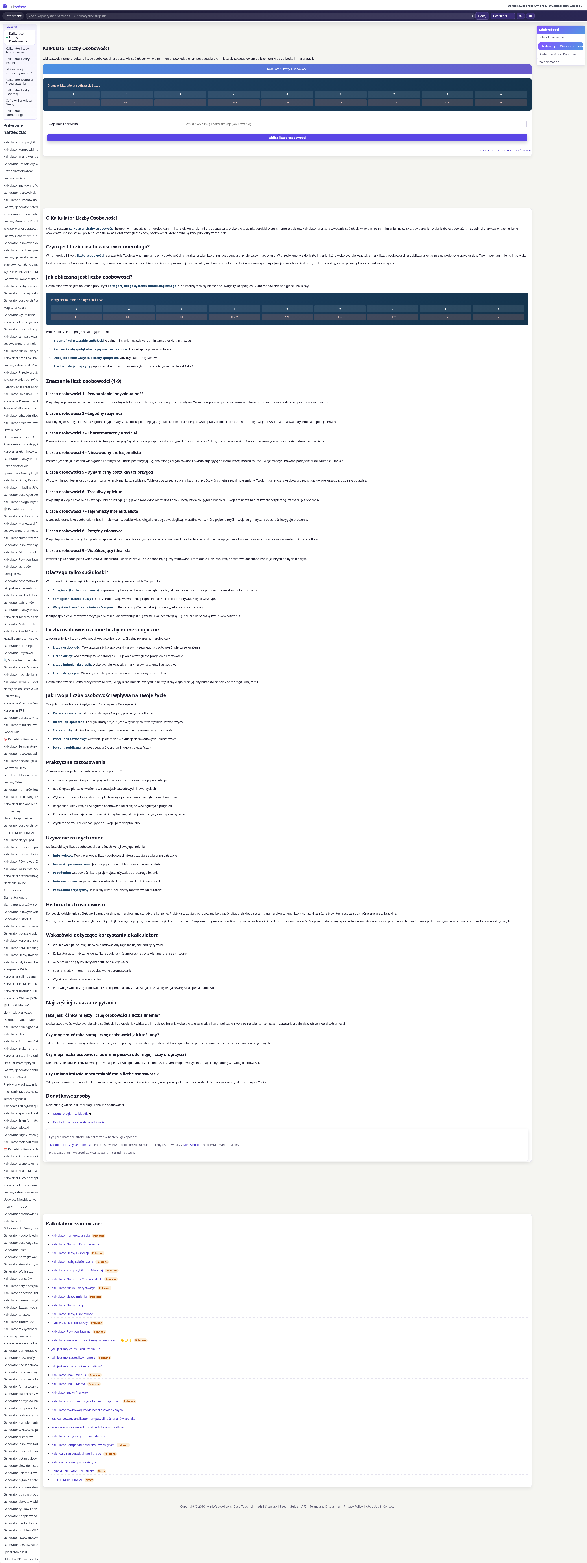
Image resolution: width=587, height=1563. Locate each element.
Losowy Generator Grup (20, 236)
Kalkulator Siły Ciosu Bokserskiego (21, 962)
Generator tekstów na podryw (21, 1430)
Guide (294, 1506)
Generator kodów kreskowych (21, 1235)
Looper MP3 (12, 732)
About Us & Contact (380, 1506)
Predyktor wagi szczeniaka (21, 1084)
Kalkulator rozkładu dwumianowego (21, 1142)
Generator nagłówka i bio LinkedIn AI (21, 1523)
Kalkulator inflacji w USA (21, 487)
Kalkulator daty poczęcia (21, 1286)
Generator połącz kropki (21, 933)
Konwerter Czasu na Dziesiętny (21, 703)
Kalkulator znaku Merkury (70, 1392)
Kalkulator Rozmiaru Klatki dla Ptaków (21, 1041)
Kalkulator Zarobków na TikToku (21, 631)
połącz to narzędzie (551, 37)
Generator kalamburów (20, 1473)
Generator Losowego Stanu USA (21, 1243)
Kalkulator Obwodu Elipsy (21, 415)
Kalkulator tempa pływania (21, 336)
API (303, 1506)
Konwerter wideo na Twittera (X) (21, 1343)
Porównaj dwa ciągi (17, 1336)
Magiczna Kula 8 (15, 308)
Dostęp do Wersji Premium (557, 54)
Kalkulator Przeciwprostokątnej (21, 372)
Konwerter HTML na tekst (21, 984)
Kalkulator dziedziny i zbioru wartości (21, 1293)
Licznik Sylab (12, 430)
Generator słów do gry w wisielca (21, 1264)
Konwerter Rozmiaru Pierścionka (21, 991)
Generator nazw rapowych (21, 1372)
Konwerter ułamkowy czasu (21, 451)
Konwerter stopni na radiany (21, 1056)
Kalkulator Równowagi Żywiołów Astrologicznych (86, 1401)
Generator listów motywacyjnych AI (21, 1537)
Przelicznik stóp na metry (21, 214)
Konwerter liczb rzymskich (21, 322)
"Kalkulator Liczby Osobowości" (71, 1145)
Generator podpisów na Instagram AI (21, 1516)
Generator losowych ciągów (21, 545)
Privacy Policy (353, 1506)
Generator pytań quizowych (21, 1458)
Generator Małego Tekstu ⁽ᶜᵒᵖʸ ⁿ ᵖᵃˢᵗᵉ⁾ (21, 624)
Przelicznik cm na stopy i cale (21, 444)
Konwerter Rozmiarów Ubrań (21, 401)
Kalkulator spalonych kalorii (21, 1113)
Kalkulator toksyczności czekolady (21, 1329)
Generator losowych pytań (21, 610)
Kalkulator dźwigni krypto (21, 502)
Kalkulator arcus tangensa (21, 797)
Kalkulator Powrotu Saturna (71, 1331)
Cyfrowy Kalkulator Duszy (70, 1323)
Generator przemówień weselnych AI (21, 1214)
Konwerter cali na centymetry (21, 976)
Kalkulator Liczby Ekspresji (70, 1253)
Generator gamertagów (20, 1350)
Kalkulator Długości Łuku (21, 552)
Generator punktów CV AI (21, 1530)
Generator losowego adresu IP (21, 754)
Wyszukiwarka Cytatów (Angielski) (21, 228)
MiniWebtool (192, 1145)
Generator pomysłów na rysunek (21, 1401)
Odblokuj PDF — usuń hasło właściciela (21, 1559)
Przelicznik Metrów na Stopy (21, 1092)
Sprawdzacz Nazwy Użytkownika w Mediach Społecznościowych (21, 473)
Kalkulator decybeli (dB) (20, 761)
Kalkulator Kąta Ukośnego (21, 948)
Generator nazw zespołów (21, 1379)
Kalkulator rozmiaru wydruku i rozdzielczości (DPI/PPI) (21, 1300)
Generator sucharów (18, 1437)
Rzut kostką (12, 811)
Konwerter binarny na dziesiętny (21, 617)
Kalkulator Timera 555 (19, 1322)
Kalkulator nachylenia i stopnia (21, 674)
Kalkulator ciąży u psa (19, 840)
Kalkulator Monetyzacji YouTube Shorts (21, 523)
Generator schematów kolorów (21, 581)
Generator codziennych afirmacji (21, 1415)
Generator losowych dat (20, 193)
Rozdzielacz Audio (16, 466)
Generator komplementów (21, 1422)
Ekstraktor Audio (15, 897)
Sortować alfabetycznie (20, 408)
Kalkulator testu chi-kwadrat (21, 725)
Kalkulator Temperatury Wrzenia (21, 746)
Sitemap (271, 1506)
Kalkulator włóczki (16, 1128)
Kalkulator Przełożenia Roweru (21, 926)
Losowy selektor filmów (20, 365)
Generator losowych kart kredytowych (21, 459)
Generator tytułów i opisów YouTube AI (21, 1509)
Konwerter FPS (14, 710)
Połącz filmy (12, 696)
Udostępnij (500, 16)
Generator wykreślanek (20, 315)
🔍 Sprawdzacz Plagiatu (20, 660)
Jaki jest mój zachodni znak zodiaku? (77, 1366)
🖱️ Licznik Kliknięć (16, 1005)
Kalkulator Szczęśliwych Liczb (21, 1307)
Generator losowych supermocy (21, 329)
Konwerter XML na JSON (20, 998)
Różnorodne (13, 16)
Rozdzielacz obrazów (18, 171)
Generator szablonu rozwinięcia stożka (21, 516)
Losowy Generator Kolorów (21, 344)
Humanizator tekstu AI (19, 437)
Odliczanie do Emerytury (21, 1228)
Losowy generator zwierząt (21, 257)
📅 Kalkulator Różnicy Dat (21, 1149)
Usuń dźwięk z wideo (18, 818)
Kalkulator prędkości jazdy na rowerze (21, 250)
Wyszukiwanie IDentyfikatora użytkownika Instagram (21, 380)
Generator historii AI (18, 919)
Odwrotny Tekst (15, 1077)
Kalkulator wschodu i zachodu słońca (21, 595)
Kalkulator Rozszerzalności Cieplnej (21, 1156)
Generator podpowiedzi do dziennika (21, 1408)
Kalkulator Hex (14, 1034)
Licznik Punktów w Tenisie (21, 775)
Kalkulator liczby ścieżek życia (72, 1262)
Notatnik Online (15, 883)
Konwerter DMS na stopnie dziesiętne (21, 1178)
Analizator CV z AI (16, 1207)
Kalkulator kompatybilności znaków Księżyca (83, 1445)
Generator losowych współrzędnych (21, 912)
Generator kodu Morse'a (21, 667)
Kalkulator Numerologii (68, 1305)
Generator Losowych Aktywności (21, 825)
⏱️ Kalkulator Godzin (18, 509)
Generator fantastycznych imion (21, 1386)
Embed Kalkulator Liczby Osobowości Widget (505, 150)
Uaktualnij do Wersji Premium (562, 46)
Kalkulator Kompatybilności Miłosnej (77, 1270)
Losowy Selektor (15, 782)
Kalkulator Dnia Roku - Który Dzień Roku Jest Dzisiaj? (21, 394)
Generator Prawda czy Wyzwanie (21, 164)
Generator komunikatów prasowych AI (21, 1487)
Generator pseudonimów (21, 1365)
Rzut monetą (12, 890)
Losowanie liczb (15, 768)
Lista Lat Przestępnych (19, 1063)
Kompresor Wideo (16, 969)
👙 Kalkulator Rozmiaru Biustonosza (21, 739)
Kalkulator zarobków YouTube (21, 869)
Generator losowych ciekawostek (21, 1451)
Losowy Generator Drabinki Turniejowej (21, 221)
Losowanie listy (14, 178)
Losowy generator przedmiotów (21, 207)
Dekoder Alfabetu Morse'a (21, 1020)
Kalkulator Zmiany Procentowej (21, 682)
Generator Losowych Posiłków (21, 300)
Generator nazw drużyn (20, 1358)
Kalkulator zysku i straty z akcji (21, 1048)
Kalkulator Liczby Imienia (69, 1296)
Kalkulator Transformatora (21, 1120)
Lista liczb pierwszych (19, 1012)
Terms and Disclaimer (325, 1506)
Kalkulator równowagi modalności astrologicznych (87, 1410)
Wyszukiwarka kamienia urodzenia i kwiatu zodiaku (88, 1427)
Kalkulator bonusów (18, 1279)
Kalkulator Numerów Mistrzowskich (77, 1279)
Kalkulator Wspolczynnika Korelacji (21, 1163)
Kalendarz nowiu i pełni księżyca (74, 1462)
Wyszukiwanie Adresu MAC (21, 272)
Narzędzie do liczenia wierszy (21, 689)
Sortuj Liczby (12, 574)
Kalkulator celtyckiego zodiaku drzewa (78, 1436)
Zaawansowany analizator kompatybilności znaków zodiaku (94, 1419)
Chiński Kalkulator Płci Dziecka (73, 1471)
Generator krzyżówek (19, 653)
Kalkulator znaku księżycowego (74, 1288)
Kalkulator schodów (17, 567)
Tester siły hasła (15, 1099)
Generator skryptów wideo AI (21, 1501)
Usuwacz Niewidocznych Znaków (21, 1199)
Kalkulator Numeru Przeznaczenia (75, 1244)
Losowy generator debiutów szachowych (21, 1070)
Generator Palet (15, 1250)
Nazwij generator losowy (21, 638)
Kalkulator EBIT (14, 1221)
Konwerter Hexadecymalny (21, 1185)
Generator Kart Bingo (19, 646)
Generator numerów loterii (21, 789)
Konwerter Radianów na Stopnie (21, 804)
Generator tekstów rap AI (21, 1545)
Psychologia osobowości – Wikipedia (79, 1122)
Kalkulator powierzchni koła (21, 854)
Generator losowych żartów (21, 1444)
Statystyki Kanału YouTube (21, 264)
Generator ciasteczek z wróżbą (21, 1394)
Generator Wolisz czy (18, 1271)
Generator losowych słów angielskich (21, 243)
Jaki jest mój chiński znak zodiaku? (76, 1349)
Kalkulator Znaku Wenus (69, 1375)
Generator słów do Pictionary (21, 1466)
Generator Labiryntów (19, 602)
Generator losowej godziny (21, 293)
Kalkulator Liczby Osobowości (73, 1314)
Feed (283, 1506)
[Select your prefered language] (521, 16)
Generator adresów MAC (21, 718)
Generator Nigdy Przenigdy (21, 1135)
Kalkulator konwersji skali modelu (21, 941)
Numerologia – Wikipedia (71, 1114)
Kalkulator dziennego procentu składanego (21, 847)
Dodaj (482, 16)
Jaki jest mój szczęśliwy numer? (73, 1357)
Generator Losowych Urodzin (21, 495)
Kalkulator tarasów (17, 1314)
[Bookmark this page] (530, 16)
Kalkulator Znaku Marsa (68, 1384)
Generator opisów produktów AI (21, 1494)
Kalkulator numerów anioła (71, 1235)
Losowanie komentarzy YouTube (21, 279)
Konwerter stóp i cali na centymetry (21, 358)
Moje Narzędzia (549, 62)
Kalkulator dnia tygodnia (21, 1027)
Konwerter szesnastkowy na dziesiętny (21, 876)
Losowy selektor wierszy (21, 1192)
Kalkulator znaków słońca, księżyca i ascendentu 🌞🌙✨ (92, 1340)
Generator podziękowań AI (21, 1257)
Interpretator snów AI (67, 1480)
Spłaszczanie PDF (16, 1552)
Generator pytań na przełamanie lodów (21, 1480)
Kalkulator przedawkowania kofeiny (21, 423)
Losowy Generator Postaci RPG (21, 531)
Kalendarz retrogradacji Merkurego (76, 1453)
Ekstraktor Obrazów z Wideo (21, 905)
